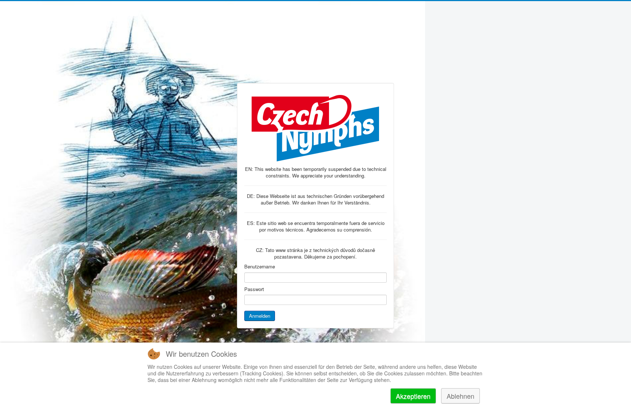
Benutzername (259, 266)
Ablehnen (460, 396)
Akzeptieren (413, 396)
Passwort (254, 289)
